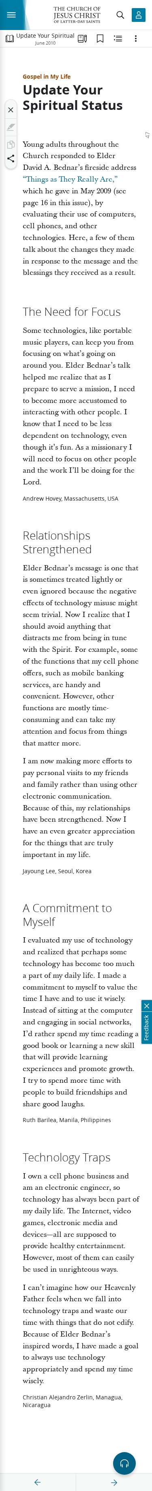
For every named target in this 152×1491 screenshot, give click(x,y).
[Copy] (11, 144)
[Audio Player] (124, 1463)
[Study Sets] (82, 38)
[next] (113, 1482)
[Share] (11, 158)
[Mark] (11, 127)
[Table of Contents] (9, 38)
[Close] (11, 110)
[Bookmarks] (100, 38)
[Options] (136, 38)
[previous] (37, 1482)
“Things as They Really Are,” (70, 179)
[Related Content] (118, 38)
